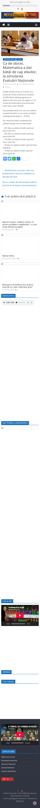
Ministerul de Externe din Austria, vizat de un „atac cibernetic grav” (17, 285)
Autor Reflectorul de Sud (26, 84)
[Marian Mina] (20, 235)
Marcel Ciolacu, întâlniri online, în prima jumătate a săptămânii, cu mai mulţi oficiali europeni (19, 224)
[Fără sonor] (32, 624)
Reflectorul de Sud (8, 757)
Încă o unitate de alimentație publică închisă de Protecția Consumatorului (19, 185)
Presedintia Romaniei (9, 760)
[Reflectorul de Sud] (3, 24)
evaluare (7, 87)
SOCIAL (19, 59)
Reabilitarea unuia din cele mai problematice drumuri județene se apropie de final (18, 173)
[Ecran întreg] (36, 624)
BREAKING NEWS (9, 59)
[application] (20, 615)
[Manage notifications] (35, 803)
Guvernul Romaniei (8, 764)
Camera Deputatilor (8, 771)
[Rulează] (4, 624)
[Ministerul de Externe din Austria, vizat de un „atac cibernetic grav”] (20, 264)
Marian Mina (8, 255)
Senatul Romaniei (7, 768)
